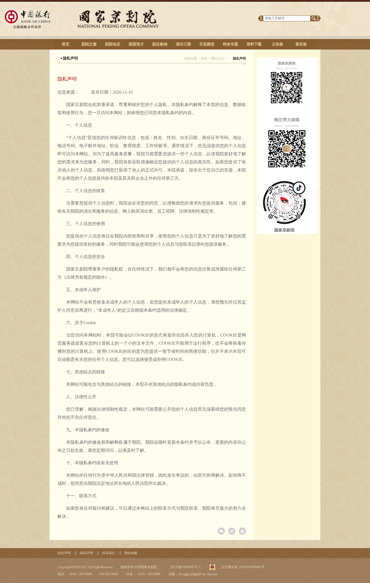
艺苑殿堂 (207, 44)
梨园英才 (136, 44)
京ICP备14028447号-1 (185, 567)
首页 (65, 44)
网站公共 (217, 58)
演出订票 (183, 44)
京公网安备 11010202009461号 (242, 567)
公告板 (277, 44)
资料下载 (254, 44)
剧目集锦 (159, 44)
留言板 (301, 44)
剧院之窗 (89, 44)
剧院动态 (112, 44)
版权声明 (64, 553)
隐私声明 (86, 553)
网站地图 (130, 553)
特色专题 (230, 44)
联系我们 (108, 553)
